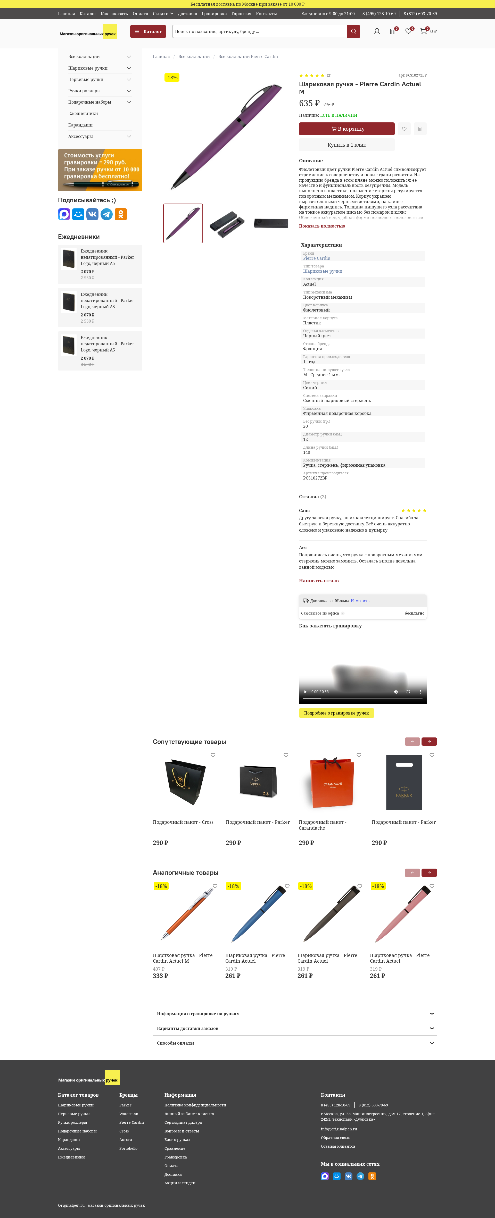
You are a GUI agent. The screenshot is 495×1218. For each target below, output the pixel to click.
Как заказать (114, 13)
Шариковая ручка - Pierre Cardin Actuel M (183, 958)
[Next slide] (282, 136)
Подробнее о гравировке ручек (336, 713)
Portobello (128, 1148)
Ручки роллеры (84, 91)
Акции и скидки (179, 1182)
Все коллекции (194, 56)
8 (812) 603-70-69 (420, 13)
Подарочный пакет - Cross (183, 822)
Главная (66, 13)
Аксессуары (80, 136)
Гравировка (214, 13)
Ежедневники (83, 113)
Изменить (360, 600)
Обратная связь (335, 1137)
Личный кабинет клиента (189, 1113)
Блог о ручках (177, 1139)
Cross (124, 1131)
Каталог (88, 13)
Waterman (128, 1113)
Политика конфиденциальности (195, 1105)
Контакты (266, 13)
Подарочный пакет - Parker (258, 822)
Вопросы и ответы (181, 1131)
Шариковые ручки (322, 271)
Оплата (140, 13)
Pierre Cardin (316, 258)
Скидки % (163, 13)
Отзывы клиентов (338, 1146)
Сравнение (174, 1148)
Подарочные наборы (89, 102)
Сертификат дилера (183, 1122)
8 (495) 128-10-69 (379, 13)
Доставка (187, 13)
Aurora (125, 1139)
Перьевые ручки (85, 79)
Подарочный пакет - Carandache (322, 825)
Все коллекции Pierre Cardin (248, 56)
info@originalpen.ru (339, 1129)
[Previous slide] (171, 136)
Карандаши (80, 125)
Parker (125, 1105)
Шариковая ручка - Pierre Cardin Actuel (255, 958)
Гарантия (241, 13)
